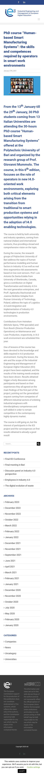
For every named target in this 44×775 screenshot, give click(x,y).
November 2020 (13, 596)
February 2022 (12, 531)
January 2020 (11, 625)
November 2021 (13, 549)
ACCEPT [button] (22, 771)
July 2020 (10, 607)
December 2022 (13, 508)
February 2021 (12, 578)
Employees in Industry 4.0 (17, 480)
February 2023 (12, 502)
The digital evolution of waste (19, 485)
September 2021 (13, 555)
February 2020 (12, 619)
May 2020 (10, 613)
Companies (10, 641)
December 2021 (13, 543)
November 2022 (13, 514)
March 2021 (11, 572)
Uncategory (10, 653)
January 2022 (11, 537)
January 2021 (11, 584)
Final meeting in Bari (15, 465)
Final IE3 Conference (15, 459)
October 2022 (11, 519)
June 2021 (10, 560)
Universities (10, 659)
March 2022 (11, 525)
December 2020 (13, 590)
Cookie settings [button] (33, 767)
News (8, 647)
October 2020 (11, 601)
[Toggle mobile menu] (39, 19)
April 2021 (10, 566)
